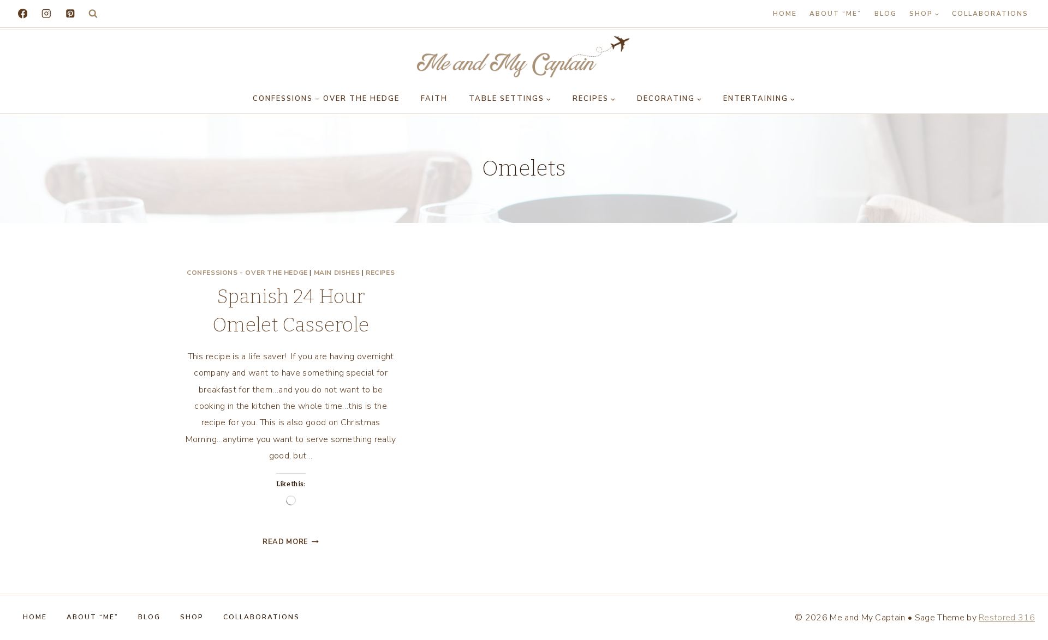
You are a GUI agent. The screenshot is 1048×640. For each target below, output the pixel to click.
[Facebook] (22, 13)
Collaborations (990, 13)
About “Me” (835, 13)
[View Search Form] (93, 14)
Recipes (380, 272)
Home (785, 13)
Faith (434, 99)
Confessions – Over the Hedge (326, 99)
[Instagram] (46, 13)
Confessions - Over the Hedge (247, 272)
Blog (885, 13)
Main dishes (337, 272)
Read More (291, 542)
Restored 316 (1007, 618)
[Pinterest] (70, 13)
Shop (192, 617)
